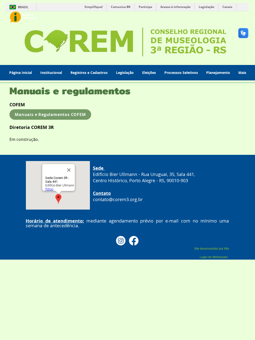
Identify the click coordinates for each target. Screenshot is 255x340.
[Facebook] (133, 240)
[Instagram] (121, 240)
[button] (52, 72)
